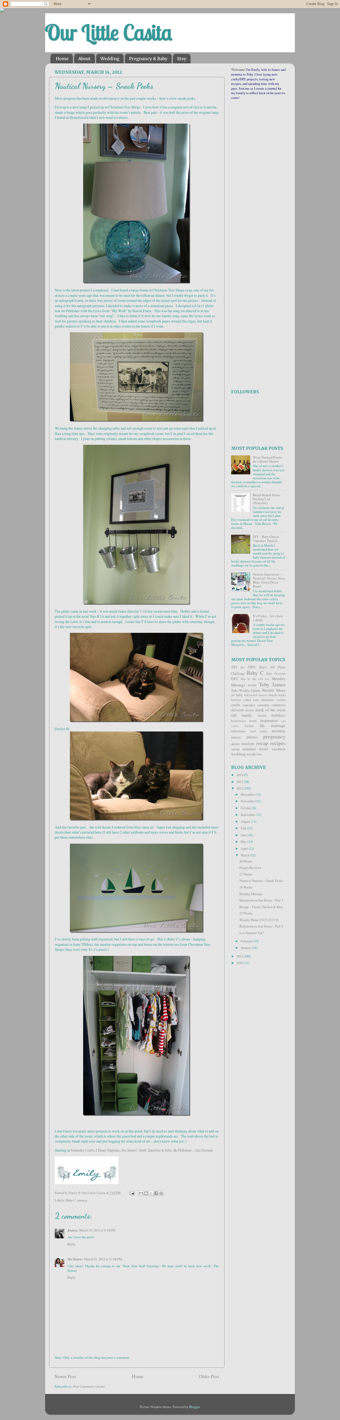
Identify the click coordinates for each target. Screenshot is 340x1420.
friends (262, 715)
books (282, 695)
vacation (278, 748)
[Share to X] (151, 1193)
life (262, 725)
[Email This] (141, 1193)
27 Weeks (245, 874)
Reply (71, 1244)
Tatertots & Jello (160, 1150)
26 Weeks (245, 887)
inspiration (269, 720)
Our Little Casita (108, 32)
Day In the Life (252, 679)
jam (284, 721)
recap (262, 743)
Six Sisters (75, 1259)
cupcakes (249, 705)
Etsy (181, 58)
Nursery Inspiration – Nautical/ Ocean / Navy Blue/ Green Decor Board (269, 580)
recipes (278, 743)
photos (252, 736)
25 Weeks (245, 913)
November (248, 801)
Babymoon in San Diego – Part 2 (261, 926)
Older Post (209, 1376)
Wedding (109, 58)
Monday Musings (250, 894)
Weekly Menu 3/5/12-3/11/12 (259, 920)
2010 (240, 963)
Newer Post (65, 1376)
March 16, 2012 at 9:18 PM (97, 1230)
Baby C (71, 1200)
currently (263, 705)
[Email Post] (131, 1193)
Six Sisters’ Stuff (133, 1150)
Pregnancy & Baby (148, 58)
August (246, 821)
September (248, 814)
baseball (263, 695)
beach (273, 695)
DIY (234, 678)
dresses (249, 710)
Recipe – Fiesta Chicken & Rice (261, 907)
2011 (240, 956)
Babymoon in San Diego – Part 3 (261, 900)
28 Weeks (245, 861)
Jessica (72, 1230)
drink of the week (270, 709)
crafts (235, 704)
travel (263, 748)
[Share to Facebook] (156, 1193)
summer (249, 748)
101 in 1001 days (249, 666)
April (245, 848)
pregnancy (274, 736)
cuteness (278, 704)
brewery (236, 700)
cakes (247, 700)
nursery (82, 1200)
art (233, 695)
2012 (240, 788)
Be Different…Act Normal (193, 1150)
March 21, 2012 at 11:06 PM (103, 1259)
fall (233, 715)
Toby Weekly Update (246, 690)
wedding (238, 753)
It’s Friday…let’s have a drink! (268, 618)
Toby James (272, 684)
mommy (279, 730)
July (244, 828)
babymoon (250, 695)
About (84, 58)
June (244, 835)
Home (62, 58)
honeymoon (238, 721)
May (244, 841)
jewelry (235, 726)
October (246, 808)
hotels (253, 721)
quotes (235, 744)
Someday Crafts (82, 1150)
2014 (240, 775)
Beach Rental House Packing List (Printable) (266, 499)
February (247, 941)
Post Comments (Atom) (89, 1386)
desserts (237, 709)
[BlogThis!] (146, 1193)
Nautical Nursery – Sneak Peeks (261, 880)
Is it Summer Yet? (251, 933)
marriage (278, 725)
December (248, 794)
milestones (238, 731)
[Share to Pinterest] (161, 1193)
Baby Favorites (276, 674)
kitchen (249, 726)
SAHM (252, 685)
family (247, 715)
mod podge (259, 731)
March (245, 855)
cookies (281, 700)
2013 (240, 781)
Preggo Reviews (250, 867)
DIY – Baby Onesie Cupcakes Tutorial (266, 538)
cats (256, 700)
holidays (278, 715)
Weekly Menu (274, 690)
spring (235, 749)
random (247, 743)
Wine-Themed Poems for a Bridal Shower (267, 459)
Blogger (194, 1407)
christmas (267, 700)
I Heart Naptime (108, 1150)
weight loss (254, 754)
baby (239, 695)
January (246, 948)
